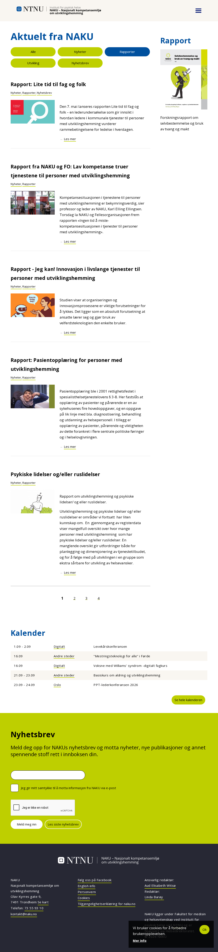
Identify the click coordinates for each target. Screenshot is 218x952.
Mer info (139, 940)
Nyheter (80, 52)
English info (86, 886)
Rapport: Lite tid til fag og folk (48, 84)
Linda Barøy (154, 897)
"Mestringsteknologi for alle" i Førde (121, 656)
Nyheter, (16, 93)
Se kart (43, 902)
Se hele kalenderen (188, 700)
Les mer (70, 139)
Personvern (87, 892)
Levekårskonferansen (110, 646)
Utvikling (33, 63)
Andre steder (64, 656)
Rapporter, (29, 93)
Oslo (57, 685)
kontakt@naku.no (24, 914)
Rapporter (127, 52)
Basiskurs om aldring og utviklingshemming (127, 675)
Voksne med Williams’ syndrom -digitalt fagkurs (130, 665)
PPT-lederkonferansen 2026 (115, 685)
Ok (204, 929)
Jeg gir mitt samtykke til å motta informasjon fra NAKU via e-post (68, 788)
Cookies (84, 898)
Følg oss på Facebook (95, 880)
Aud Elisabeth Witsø (160, 885)
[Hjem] (58, 10)
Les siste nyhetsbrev (63, 824)
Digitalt (59, 646)
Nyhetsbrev (80, 63)
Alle (33, 52)
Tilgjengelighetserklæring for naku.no (107, 904)
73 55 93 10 (34, 908)
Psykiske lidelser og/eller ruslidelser (55, 474)
